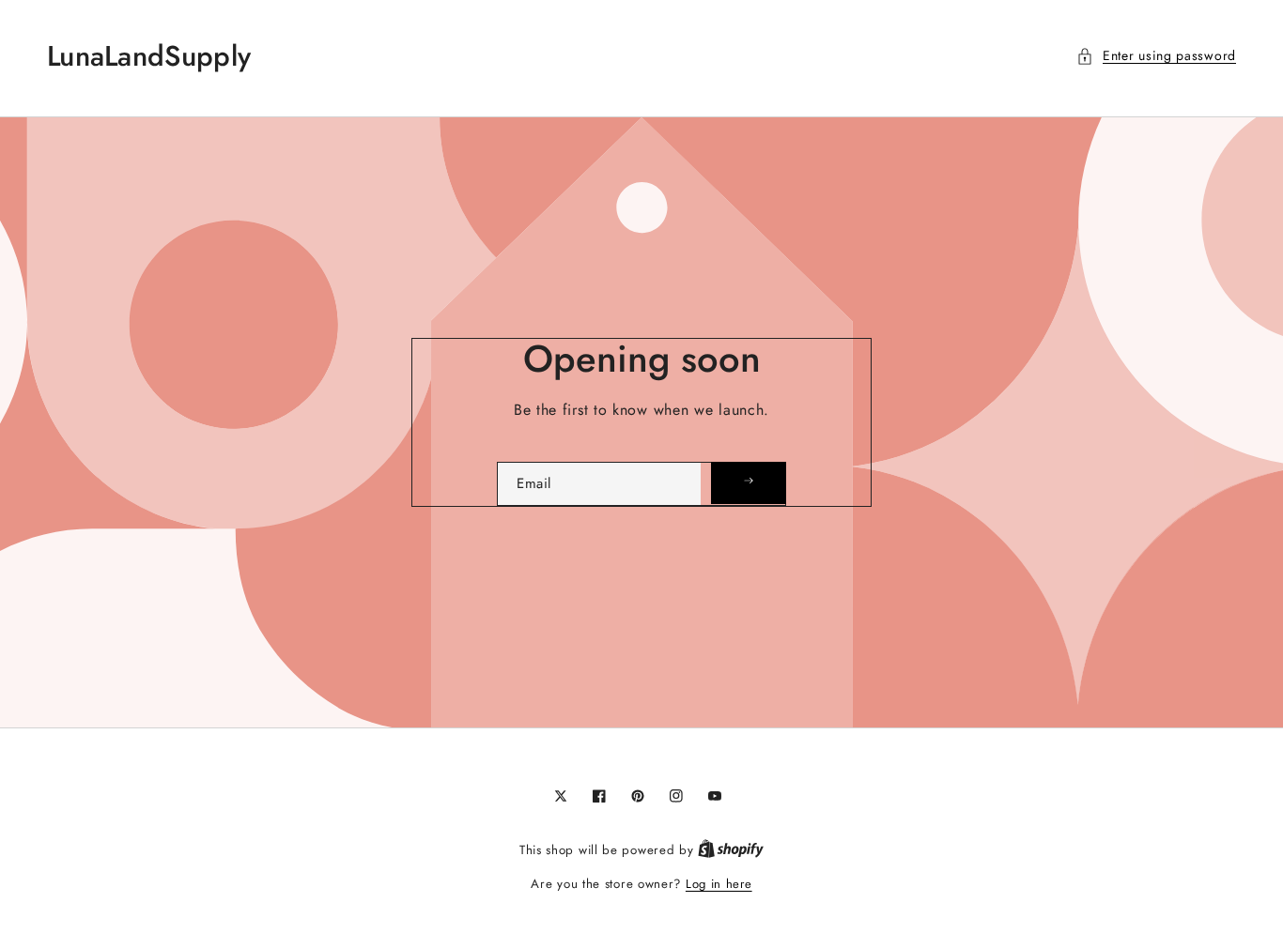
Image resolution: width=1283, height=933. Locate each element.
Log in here (719, 884)
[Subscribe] (748, 483)
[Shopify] (731, 850)
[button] (1156, 56)
